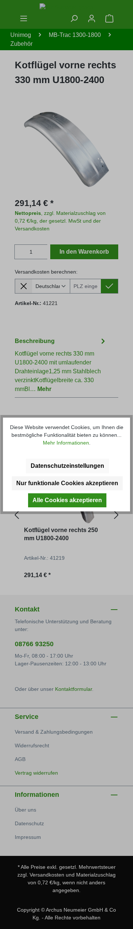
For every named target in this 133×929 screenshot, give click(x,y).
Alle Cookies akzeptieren (67, 500)
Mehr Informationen (66, 443)
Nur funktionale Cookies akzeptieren (67, 483)
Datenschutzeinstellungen (67, 466)
